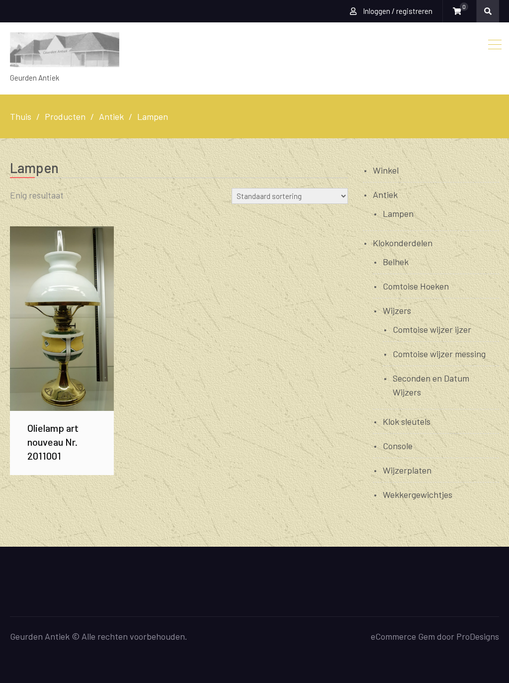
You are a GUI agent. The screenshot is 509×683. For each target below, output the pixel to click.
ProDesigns (477, 636)
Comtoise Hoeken (416, 286)
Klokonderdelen (402, 242)
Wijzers (397, 310)
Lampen (398, 213)
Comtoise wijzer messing (439, 353)
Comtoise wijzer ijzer (432, 329)
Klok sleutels (406, 421)
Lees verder (62, 318)
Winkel (386, 170)
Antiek (385, 194)
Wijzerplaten (407, 470)
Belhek (396, 261)
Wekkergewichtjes (417, 494)
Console (398, 445)
